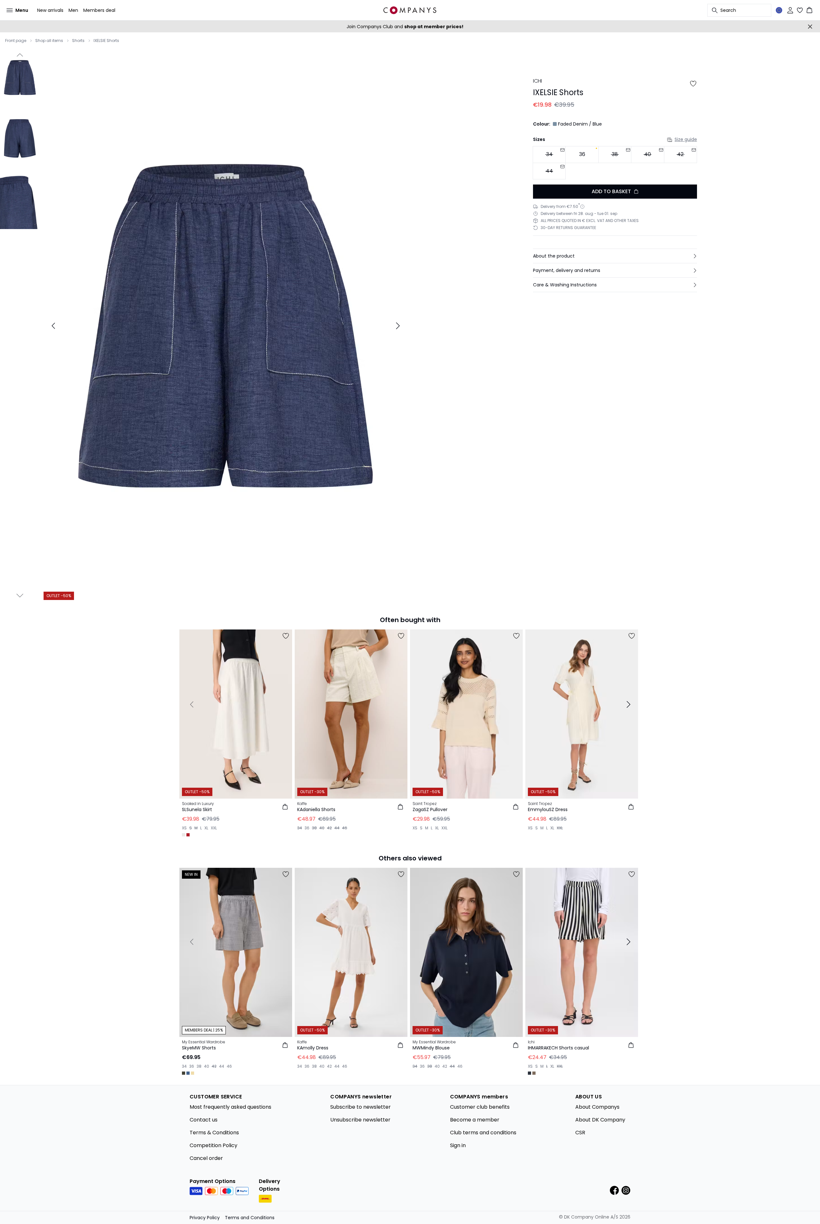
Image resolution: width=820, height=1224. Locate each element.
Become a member (474, 1119)
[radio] (582, 154)
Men (73, 10)
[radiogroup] (615, 162)
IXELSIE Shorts (106, 40)
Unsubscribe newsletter (360, 1119)
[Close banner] (810, 26)
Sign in (458, 1145)
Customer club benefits (480, 1107)
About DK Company (600, 1119)
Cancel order (206, 1158)
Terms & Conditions (214, 1132)
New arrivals (50, 10)
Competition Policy (213, 1145)
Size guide (686, 139)
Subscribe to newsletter (360, 1107)
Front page (15, 40)
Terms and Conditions (250, 1217)
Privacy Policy (205, 1217)
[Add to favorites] (693, 83)
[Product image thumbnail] (20, 77)
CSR (580, 1132)
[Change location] (779, 10)
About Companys (597, 1107)
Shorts (78, 40)
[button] (615, 256)
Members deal (99, 10)
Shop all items (49, 40)
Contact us (203, 1119)
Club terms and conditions (483, 1132)
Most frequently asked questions (230, 1107)
